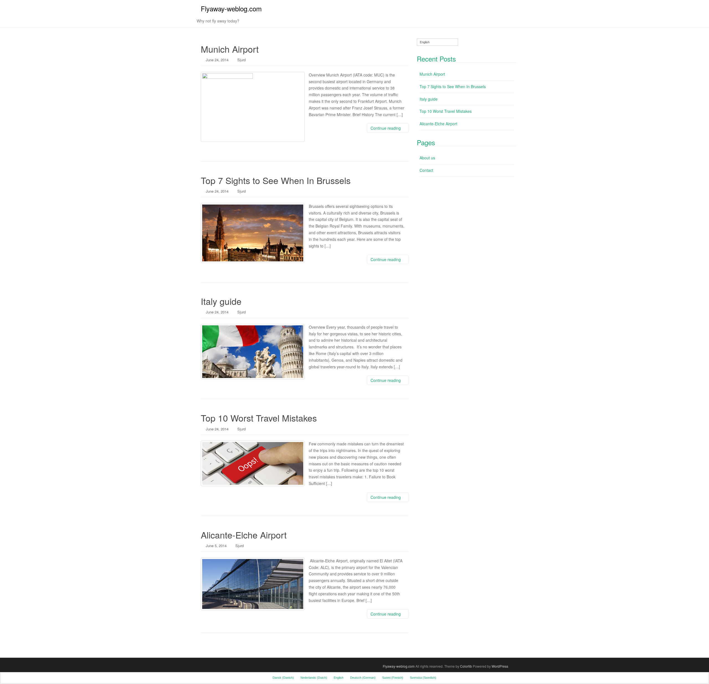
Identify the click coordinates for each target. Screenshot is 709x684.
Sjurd (241, 59)
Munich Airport (230, 48)
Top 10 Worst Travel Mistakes (259, 417)
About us (427, 157)
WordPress (500, 666)
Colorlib (466, 666)
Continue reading (386, 128)
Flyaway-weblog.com (231, 8)
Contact (426, 170)
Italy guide (221, 301)
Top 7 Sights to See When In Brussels (276, 180)
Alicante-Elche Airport (244, 534)
